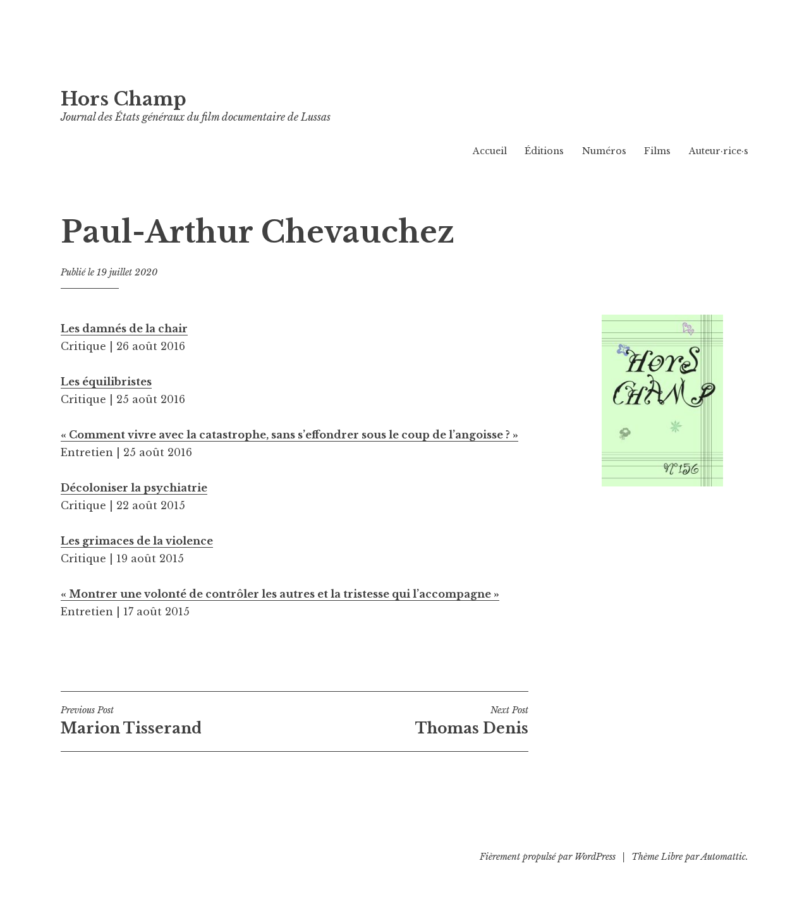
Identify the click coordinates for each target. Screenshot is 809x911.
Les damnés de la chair (124, 328)
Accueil (490, 151)
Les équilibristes (106, 381)
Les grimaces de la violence (137, 540)
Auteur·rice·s (718, 151)
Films (657, 151)
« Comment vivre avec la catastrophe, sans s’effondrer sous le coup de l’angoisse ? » (289, 434)
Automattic (723, 856)
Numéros (604, 151)
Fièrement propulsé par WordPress (548, 856)
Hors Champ (123, 99)
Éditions (544, 151)
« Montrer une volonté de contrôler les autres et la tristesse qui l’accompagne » (280, 594)
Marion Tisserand (131, 720)
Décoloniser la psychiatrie (134, 487)
